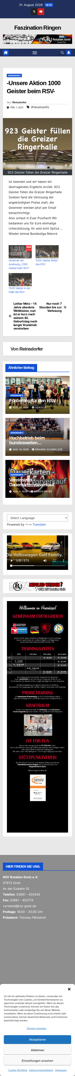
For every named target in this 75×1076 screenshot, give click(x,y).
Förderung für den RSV (32, 400)
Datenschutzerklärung (41, 1070)
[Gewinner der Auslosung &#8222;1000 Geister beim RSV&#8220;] (20, 251)
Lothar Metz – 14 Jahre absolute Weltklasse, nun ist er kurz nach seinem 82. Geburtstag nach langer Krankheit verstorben (25, 316)
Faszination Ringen (37, 27)
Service (40, 407)
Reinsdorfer (19, 102)
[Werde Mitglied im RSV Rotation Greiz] (37, 586)
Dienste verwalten (36, 1028)
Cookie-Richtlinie (17, 1070)
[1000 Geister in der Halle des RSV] (20, 279)
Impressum (61, 1070)
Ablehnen (37, 1050)
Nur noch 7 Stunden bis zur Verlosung (50, 307)
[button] (69, 989)
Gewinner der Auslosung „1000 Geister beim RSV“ (19, 264)
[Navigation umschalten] (35, 52)
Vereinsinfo (14, 75)
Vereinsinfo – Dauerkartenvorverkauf (31, 482)
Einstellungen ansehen (37, 1061)
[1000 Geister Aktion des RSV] (47, 251)
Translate (39, 524)
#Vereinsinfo (40, 107)
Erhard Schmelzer (48, 449)
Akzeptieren (37, 1039)
